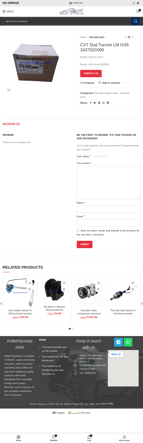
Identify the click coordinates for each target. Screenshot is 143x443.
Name (81, 202)
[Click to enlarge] (8, 90)
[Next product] (132, 37)
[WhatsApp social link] (134, 3)
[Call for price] (98, 289)
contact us (91, 73)
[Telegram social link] (138, 3)
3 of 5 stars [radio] (100, 156)
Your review (84, 163)
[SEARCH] (135, 21)
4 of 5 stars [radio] (103, 156)
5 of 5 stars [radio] (106, 156)
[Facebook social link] (90, 102)
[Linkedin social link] (103, 102)
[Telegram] (118, 342)
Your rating (84, 156)
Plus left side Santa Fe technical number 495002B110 (123, 313)
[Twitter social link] (94, 102)
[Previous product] (125, 37)
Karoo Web (107, 403)
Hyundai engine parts (106, 93)
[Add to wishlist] (30, 283)
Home (83, 37)
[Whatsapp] (128, 342)
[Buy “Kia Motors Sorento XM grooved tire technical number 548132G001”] (64, 289)
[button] (30, 289)
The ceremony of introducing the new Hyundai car (52, 370)
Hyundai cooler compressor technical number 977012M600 (89, 313)
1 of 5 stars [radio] (95, 156)
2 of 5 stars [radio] (98, 156)
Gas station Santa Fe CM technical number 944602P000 (20, 313)
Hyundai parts (96, 37)
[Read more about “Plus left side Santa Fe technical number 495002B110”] (133, 289)
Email (81, 216)
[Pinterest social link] (99, 102)
